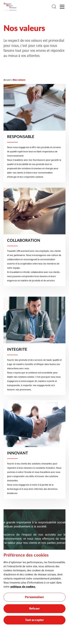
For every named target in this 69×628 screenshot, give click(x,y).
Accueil (7, 79)
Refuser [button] (34, 608)
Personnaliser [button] (34, 597)
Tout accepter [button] (34, 619)
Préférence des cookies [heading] (26, 555)
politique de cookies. (23, 586)
